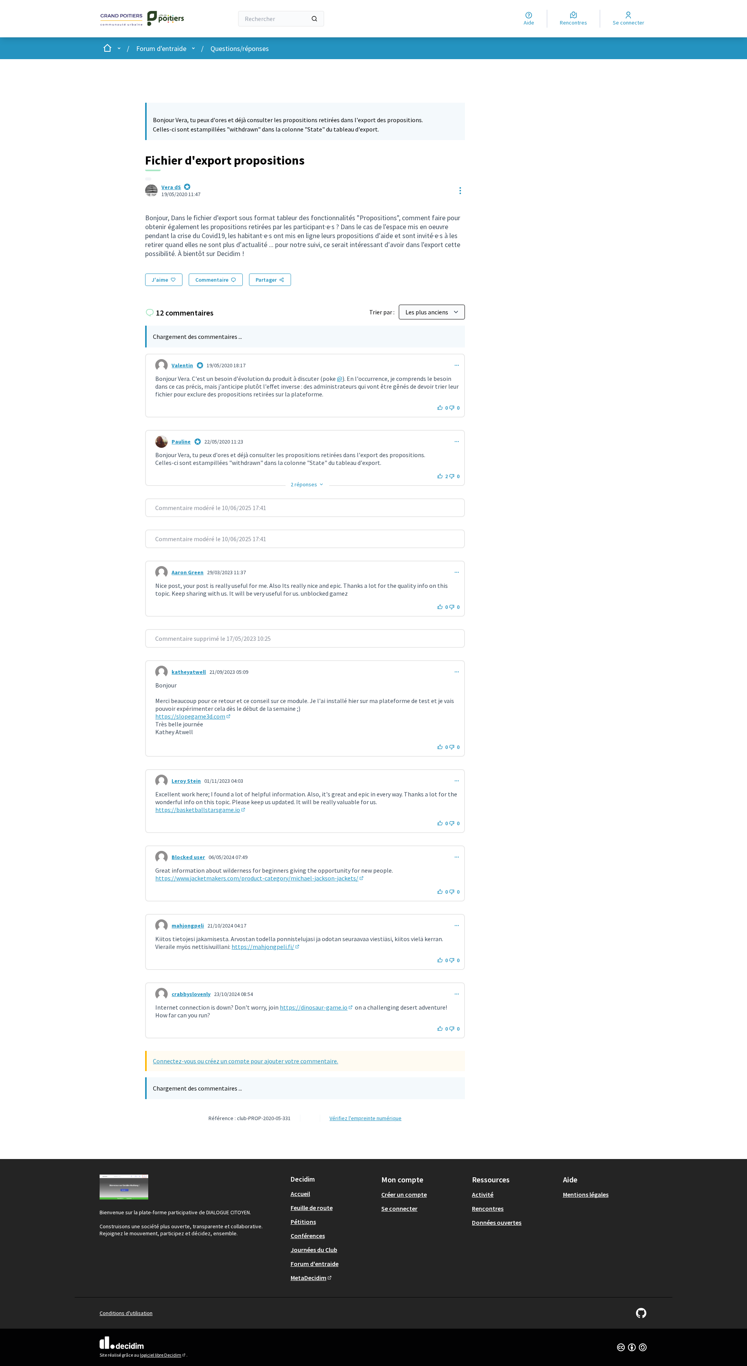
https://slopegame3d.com (193, 716)
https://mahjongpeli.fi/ (265, 946)
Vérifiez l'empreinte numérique (366, 1118)
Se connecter (399, 1208)
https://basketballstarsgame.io (200, 810)
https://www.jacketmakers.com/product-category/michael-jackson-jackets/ (260, 878)
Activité (482, 1194)
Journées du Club (314, 1250)
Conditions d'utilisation (126, 1313)
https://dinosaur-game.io (317, 1007)
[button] (307, 484)
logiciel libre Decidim (163, 1355)
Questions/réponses (239, 48)
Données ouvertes (496, 1222)
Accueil (300, 1194)
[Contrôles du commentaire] (456, 365)
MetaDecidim (312, 1278)
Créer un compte (404, 1194)
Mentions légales (585, 1194)
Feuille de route (312, 1208)
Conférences (308, 1236)
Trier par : (382, 312)
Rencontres (487, 1208)
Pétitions (303, 1222)
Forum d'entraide (161, 48)
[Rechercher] (314, 18)
